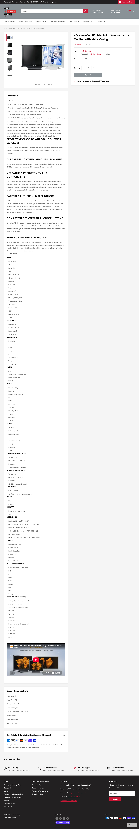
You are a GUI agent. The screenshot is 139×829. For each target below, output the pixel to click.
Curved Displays (9, 21)
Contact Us (7, 788)
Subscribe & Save (128, 2)
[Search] (85, 11)
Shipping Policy (37, 794)
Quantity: (77, 68)
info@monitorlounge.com (77, 793)
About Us (7, 800)
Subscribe (115, 799)
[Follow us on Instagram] (64, 818)
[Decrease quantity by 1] (84, 68)
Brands (6, 791)
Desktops (73, 21)
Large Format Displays (57, 21)
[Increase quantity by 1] (94, 68)
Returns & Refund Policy (40, 791)
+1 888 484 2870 (74, 797)
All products (13, 28)
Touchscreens (39, 21)
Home (5, 28)
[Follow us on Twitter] (60, 818)
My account (115, 12)
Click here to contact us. (69, 800)
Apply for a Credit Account (13, 797)
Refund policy (8, 806)
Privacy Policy (37, 785)
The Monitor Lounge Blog (12, 785)
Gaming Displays (24, 21)
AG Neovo (77, 44)
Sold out (88, 75)
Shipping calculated (96, 54)
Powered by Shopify (10, 817)
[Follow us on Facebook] (57, 818)
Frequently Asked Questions (13, 794)
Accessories (86, 21)
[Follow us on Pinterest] (67, 818)
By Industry (99, 21)
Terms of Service (9, 803)
